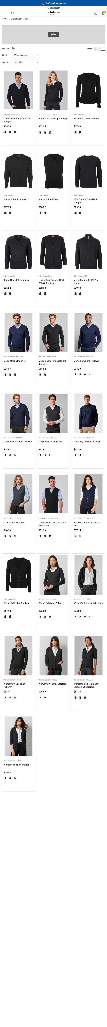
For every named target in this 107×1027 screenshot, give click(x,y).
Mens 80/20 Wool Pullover (87, 441)
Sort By (5, 62)
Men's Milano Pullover (14, 361)
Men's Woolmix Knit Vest (51, 441)
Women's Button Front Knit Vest (87, 524)
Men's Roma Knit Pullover (86, 361)
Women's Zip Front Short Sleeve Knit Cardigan (86, 685)
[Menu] (4, 13)
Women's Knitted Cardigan (17, 603)
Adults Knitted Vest (48, 199)
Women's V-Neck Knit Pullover (14, 685)
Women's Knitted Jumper (86, 118)
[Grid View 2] (99, 49)
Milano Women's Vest (14, 522)
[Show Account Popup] (95, 13)
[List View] (95, 49)
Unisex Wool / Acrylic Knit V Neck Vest (52, 524)
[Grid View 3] (103, 49)
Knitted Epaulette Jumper (16, 280)
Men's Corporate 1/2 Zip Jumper (86, 282)
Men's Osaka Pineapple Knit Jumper (52, 362)
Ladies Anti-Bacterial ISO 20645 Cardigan (51, 282)
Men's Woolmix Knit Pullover (18, 441)
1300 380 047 (55, 8)
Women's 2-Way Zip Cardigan (53, 118)
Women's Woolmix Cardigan (53, 684)
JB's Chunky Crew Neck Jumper (85, 201)
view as (89, 49)
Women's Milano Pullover (51, 603)
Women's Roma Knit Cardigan (88, 603)
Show (4, 55)
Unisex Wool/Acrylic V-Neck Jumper (18, 120)
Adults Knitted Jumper (15, 199)
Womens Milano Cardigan (16, 765)
